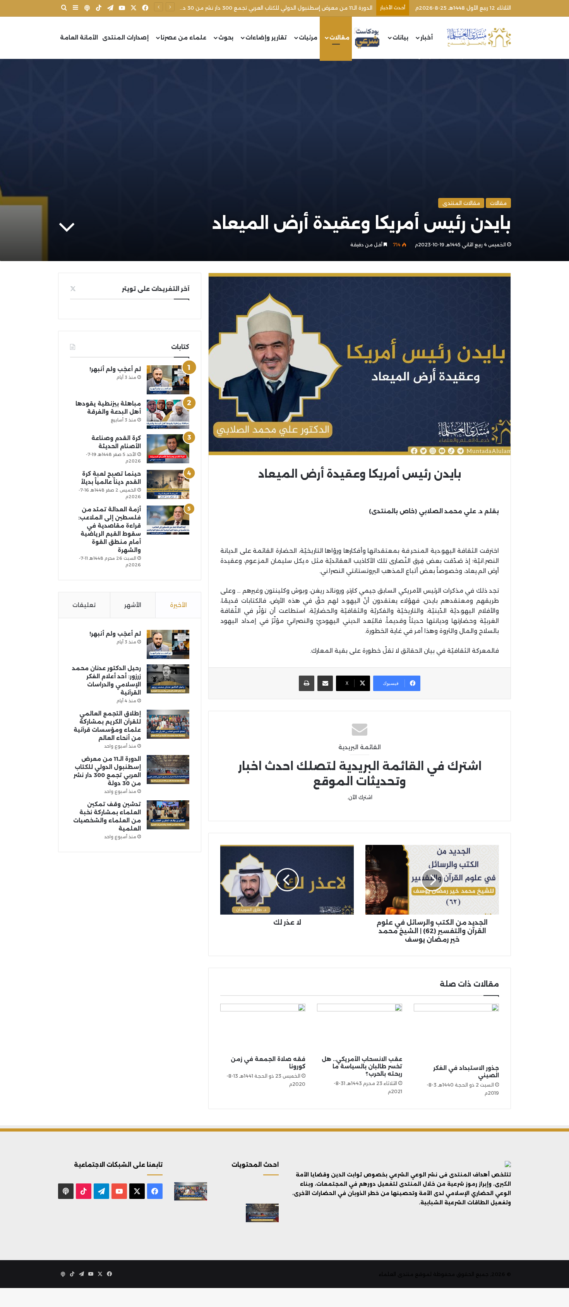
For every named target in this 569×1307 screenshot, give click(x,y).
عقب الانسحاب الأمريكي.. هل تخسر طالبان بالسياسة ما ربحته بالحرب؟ (362, 1066)
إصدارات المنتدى (125, 37)
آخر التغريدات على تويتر (155, 288)
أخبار (426, 37)
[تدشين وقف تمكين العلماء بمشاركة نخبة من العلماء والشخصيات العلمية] (168, 814)
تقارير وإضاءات (266, 37)
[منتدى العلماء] (479, 38)
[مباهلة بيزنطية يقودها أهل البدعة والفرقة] (168, 414)
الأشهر (132, 605)
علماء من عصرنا (183, 37)
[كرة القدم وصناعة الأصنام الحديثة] (168, 448)
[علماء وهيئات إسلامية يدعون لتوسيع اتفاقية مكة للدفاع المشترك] (190, 1213)
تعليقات (84, 605)
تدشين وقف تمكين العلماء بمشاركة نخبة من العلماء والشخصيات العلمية (284, 8)
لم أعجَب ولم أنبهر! (115, 369)
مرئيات (308, 37)
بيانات (400, 37)
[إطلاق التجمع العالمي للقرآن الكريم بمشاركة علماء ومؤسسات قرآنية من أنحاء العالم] (168, 724)
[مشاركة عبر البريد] (325, 683)
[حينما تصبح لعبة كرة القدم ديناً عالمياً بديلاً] (168, 484)
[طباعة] (306, 683)
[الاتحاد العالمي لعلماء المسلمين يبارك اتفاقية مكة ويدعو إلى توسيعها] (262, 1234)
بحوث (225, 37)
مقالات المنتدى (461, 203)
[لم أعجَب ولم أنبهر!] (168, 379)
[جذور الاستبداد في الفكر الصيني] (456, 1032)
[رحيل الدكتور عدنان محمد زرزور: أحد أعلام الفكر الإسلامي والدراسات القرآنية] (168, 678)
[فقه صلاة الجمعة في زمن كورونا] (262, 1028)
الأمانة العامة (79, 37)
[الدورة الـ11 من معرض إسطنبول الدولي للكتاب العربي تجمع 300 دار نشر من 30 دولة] (168, 769)
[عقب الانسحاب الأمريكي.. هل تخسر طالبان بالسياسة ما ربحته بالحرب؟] (359, 1028)
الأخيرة (178, 605)
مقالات (339, 37)
